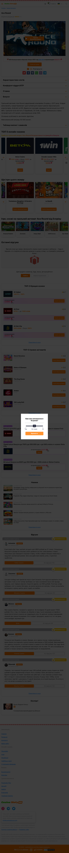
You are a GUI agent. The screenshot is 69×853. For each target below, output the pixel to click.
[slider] (34, 426)
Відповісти (34, 433)
